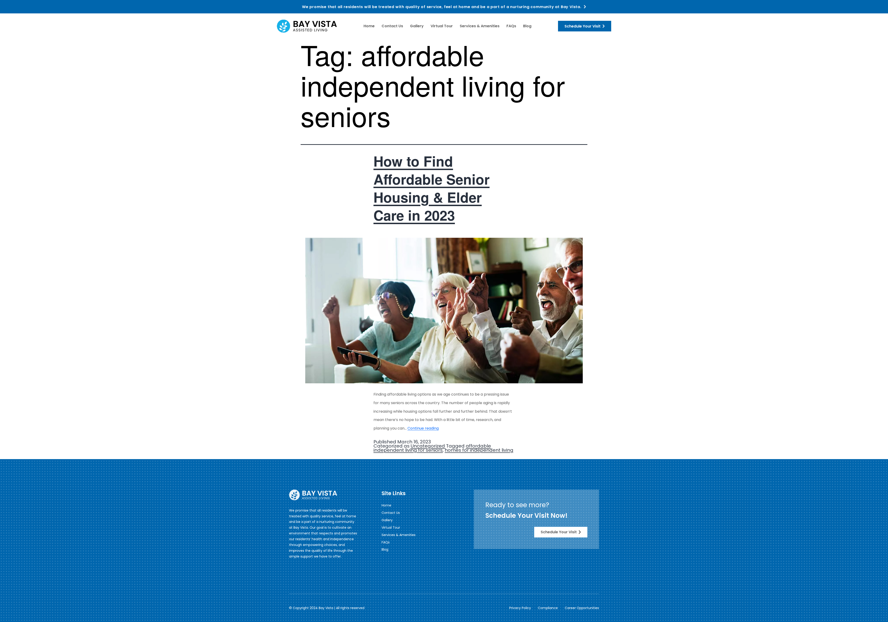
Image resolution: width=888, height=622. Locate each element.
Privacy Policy (520, 608)
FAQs (511, 26)
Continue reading (423, 428)
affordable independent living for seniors (432, 448)
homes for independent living (479, 450)
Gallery (417, 26)
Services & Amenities (480, 26)
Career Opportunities (582, 608)
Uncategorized (428, 446)
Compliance (548, 608)
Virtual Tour (442, 26)
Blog (527, 26)
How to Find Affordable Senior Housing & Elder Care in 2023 (431, 188)
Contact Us (392, 26)
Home (369, 26)
